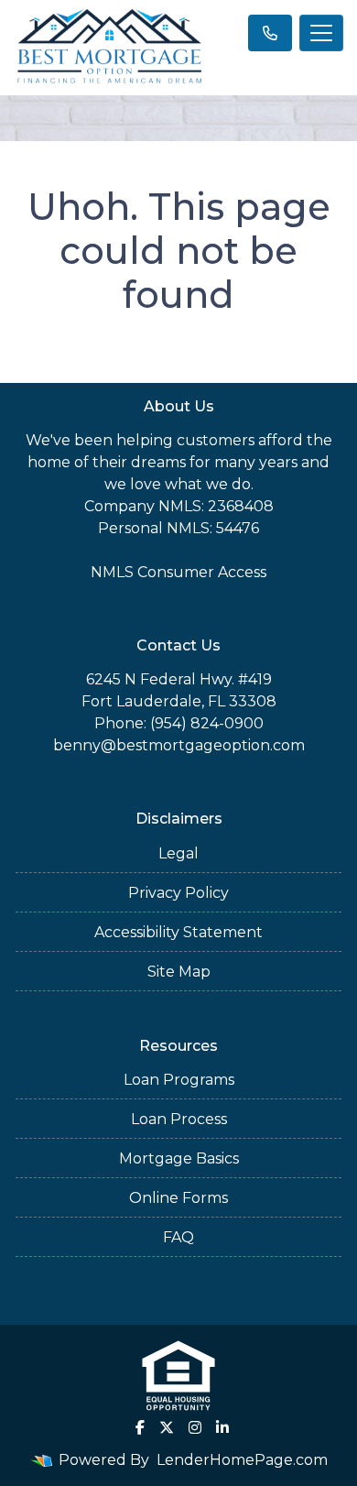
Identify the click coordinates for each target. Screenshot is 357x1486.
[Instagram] (195, 1427)
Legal (178, 853)
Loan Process (179, 1119)
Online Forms (178, 1198)
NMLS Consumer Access (178, 572)
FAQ (178, 1237)
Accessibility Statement (178, 932)
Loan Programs (179, 1079)
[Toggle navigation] (321, 33)
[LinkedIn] (222, 1427)
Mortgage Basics (179, 1158)
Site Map (179, 971)
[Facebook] (140, 1427)
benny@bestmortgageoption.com (179, 745)
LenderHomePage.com (242, 1460)
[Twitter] (166, 1427)
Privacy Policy (178, 892)
